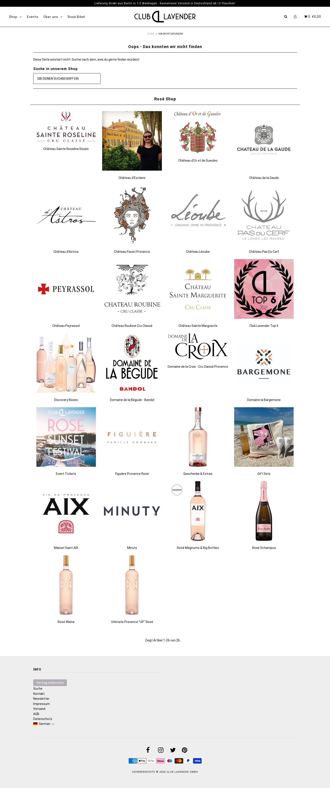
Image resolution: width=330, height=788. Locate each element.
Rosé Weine (66, 622)
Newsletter (41, 698)
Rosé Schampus (264, 548)
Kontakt (39, 694)
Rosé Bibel (76, 17)
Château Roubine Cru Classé (132, 326)
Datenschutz (42, 719)
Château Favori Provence (132, 251)
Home (150, 34)
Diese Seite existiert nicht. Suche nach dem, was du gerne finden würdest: (86, 59)
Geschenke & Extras (197, 473)
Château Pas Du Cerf (264, 251)
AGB (36, 714)
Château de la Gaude (264, 178)
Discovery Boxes (66, 400)
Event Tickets (66, 473)
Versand (39, 709)
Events (32, 17)
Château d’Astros (66, 251)
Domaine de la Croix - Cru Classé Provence (198, 366)
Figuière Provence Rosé (132, 473)
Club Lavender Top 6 (263, 326)
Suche (37, 688)
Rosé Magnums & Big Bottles (198, 548)
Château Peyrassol (66, 326)
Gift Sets (264, 473)
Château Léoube (198, 251)
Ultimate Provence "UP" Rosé (132, 622)
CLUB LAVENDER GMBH (182, 771)
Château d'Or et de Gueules (198, 160)
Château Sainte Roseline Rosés (66, 149)
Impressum (41, 704)
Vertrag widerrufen (50, 683)
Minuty (132, 548)
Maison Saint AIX (66, 548)
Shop (13, 17)
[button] (44, 723)
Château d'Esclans (132, 178)
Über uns (51, 17)
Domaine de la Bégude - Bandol (132, 400)
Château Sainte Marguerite (198, 326)
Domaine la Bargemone (264, 400)
